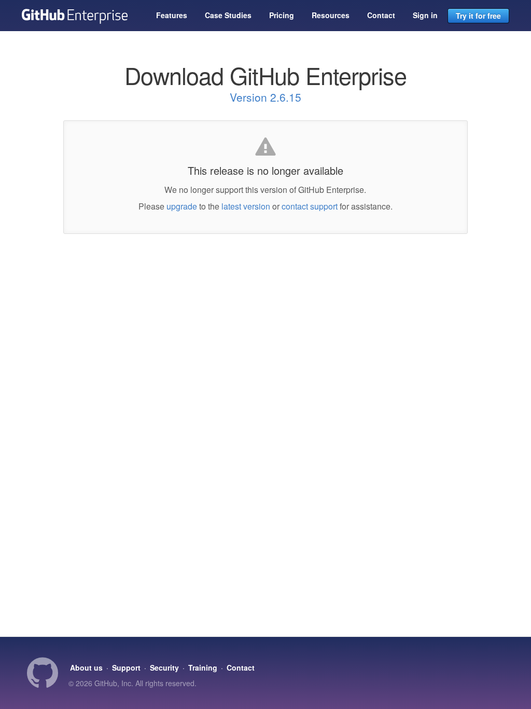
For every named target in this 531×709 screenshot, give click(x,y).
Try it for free (478, 15)
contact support (310, 206)
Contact (381, 15)
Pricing (281, 15)
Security (164, 667)
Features (171, 15)
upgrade (181, 206)
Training (202, 667)
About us (86, 667)
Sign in (425, 15)
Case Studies (228, 15)
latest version (245, 206)
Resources (331, 15)
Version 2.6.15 (265, 97)
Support (126, 667)
